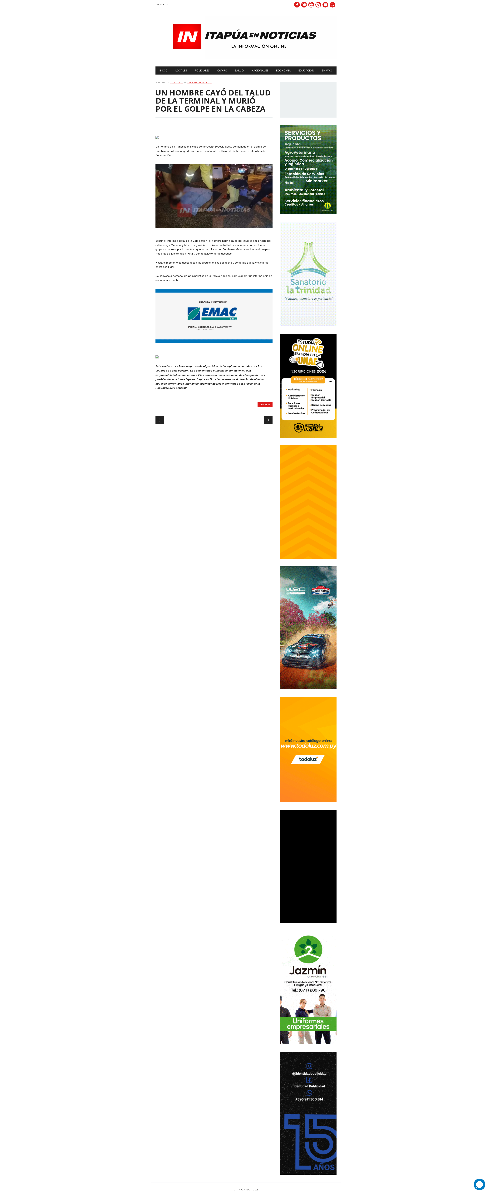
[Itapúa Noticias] (246, 58)
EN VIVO (327, 70)
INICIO (163, 70)
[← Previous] (159, 420)
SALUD (239, 70)
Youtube (311, 4)
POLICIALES (202, 70)
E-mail (325, 4)
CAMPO (222, 70)
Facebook (297, 4)
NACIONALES (259, 70)
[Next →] (268, 420)
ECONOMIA (283, 70)
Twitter (304, 4)
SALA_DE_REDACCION (199, 82)
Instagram (318, 4)
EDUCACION (306, 70)
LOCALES (181, 70)
